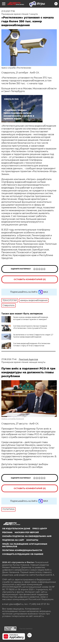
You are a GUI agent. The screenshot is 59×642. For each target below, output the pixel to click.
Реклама (7, 532)
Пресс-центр (39, 528)
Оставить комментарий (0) (30, 279)
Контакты (32, 540)
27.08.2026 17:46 (9, 359)
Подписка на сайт (13, 540)
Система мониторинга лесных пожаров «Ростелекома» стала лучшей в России (30, 327)
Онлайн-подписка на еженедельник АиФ (26, 536)
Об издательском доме (16, 528)
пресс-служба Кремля (12, 418)
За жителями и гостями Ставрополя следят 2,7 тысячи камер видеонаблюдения (33, 336)
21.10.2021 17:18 (8, 11)
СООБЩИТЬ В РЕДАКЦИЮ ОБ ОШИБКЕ (22, 554)
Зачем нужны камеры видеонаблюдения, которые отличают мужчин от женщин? (30, 318)
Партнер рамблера (25, 628)
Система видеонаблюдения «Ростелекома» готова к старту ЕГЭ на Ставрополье (31, 344)
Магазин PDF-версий (27, 532)
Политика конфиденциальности (22, 550)
